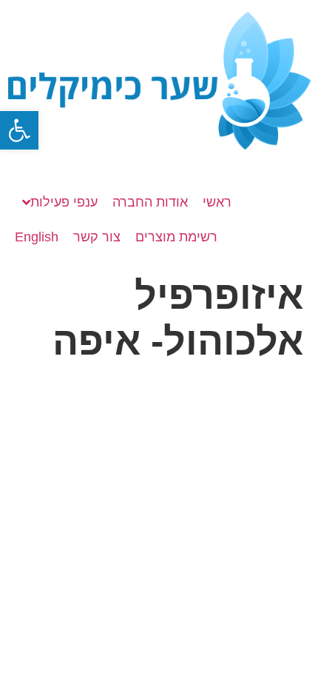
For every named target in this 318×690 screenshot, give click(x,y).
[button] (19, 130)
